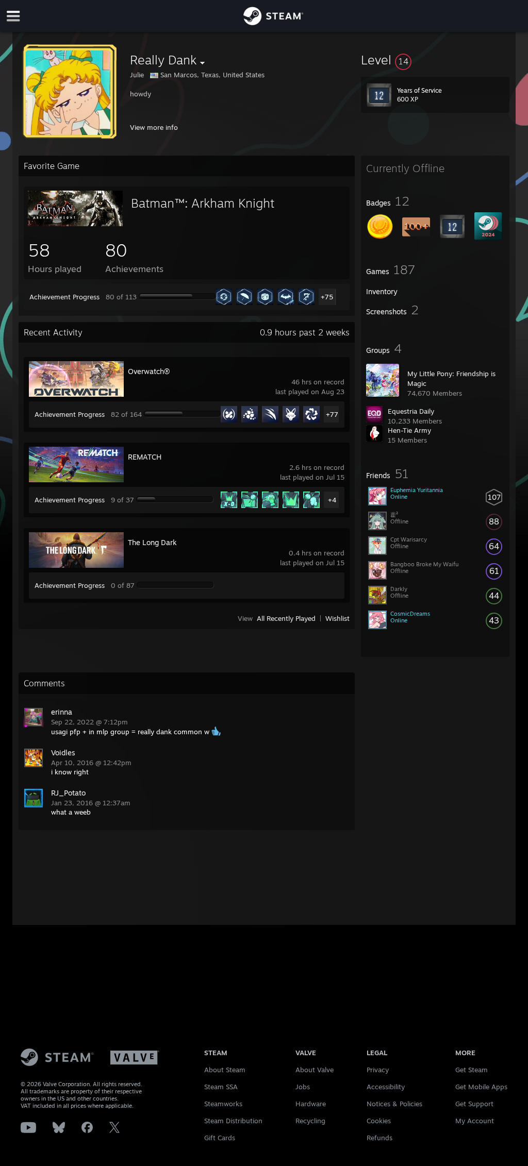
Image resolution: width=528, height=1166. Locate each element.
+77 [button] (332, 414)
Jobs (302, 1087)
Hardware (310, 1104)
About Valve (314, 1070)
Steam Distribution (233, 1121)
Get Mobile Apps (481, 1087)
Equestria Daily (411, 411)
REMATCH (144, 456)
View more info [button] (154, 127)
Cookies (379, 1121)
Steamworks (223, 1104)
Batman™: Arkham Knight (202, 203)
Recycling (310, 1121)
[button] (435, 59)
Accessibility (386, 1087)
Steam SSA (221, 1087)
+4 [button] (332, 500)
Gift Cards (219, 1138)
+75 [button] (327, 297)
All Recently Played (286, 618)
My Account (474, 1121)
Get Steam (471, 1070)
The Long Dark (152, 542)
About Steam (224, 1070)
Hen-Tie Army (409, 430)
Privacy (378, 1070)
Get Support (474, 1104)
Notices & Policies (394, 1104)
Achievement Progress (64, 297)
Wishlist (337, 618)
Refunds (379, 1138)
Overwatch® (149, 371)
